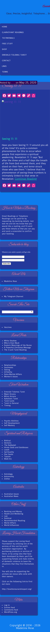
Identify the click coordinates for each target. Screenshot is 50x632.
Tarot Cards (9, 401)
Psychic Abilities (11, 421)
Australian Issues (11, 494)
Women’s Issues (11, 376)
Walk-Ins (8, 459)
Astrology (8, 474)
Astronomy (9, 476)
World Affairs (10, 523)
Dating (7, 370)
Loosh (6, 450)
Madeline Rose (10, 281)
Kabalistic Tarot (11, 399)
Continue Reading (26, 178)
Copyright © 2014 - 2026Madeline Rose (25, 627)
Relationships (10, 365)
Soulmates (8, 367)
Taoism (7, 456)
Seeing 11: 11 (11, 86)
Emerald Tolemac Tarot (14, 392)
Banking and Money (13, 511)
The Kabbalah (10, 445)
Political (7, 518)
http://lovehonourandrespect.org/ (17, 589)
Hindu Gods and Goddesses (16, 447)
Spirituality (9, 452)
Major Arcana (10, 394)
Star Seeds (8, 454)
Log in (7, 605)
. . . (13, 82)
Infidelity (8, 372)
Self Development (12, 423)
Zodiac (7, 479)
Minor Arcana (10, 396)
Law (6, 516)
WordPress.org (10, 612)
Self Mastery (9, 425)
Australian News (11, 496)
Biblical (7, 441)
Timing (7, 405)
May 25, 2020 (27, 82)
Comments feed (11, 610)
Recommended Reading (14, 521)
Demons (7, 443)
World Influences (11, 525)
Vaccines (8, 327)
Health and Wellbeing (13, 514)
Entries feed (9, 607)
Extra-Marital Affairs (13, 374)
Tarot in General (11, 403)
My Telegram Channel (13, 296)
